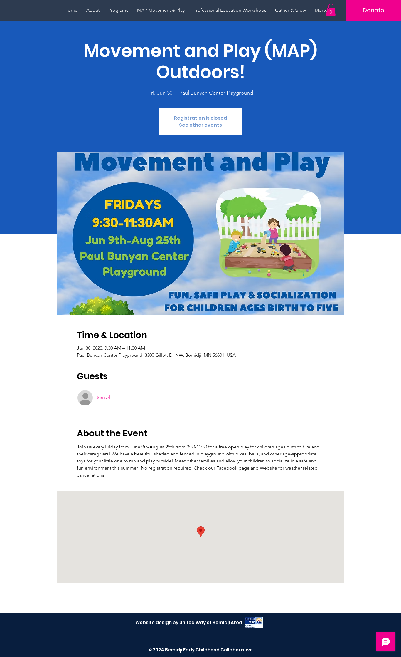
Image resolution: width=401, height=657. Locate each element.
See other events (200, 125)
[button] (331, 10)
